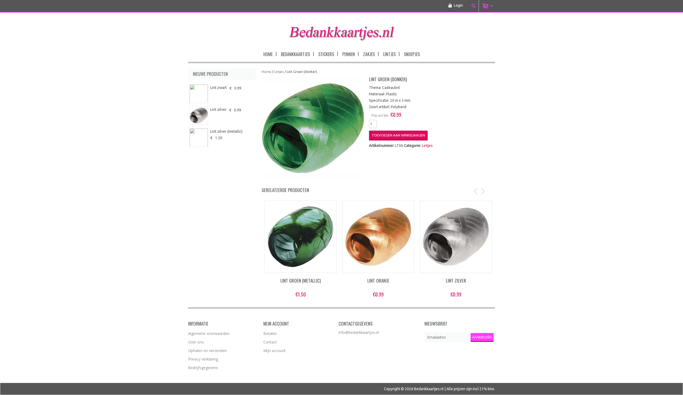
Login (458, 5)
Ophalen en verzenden (207, 350)
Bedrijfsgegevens (203, 367)
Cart (487, 6)
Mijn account (274, 350)
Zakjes (369, 54)
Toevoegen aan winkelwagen (398, 135)
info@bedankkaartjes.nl (359, 332)
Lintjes (389, 54)
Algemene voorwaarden (208, 333)
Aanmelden (482, 337)
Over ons (196, 342)
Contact (270, 342)
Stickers (326, 54)
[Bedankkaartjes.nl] (341, 31)
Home (268, 54)
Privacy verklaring (203, 359)
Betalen (270, 333)
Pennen (348, 54)
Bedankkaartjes (295, 54)
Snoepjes (412, 54)
